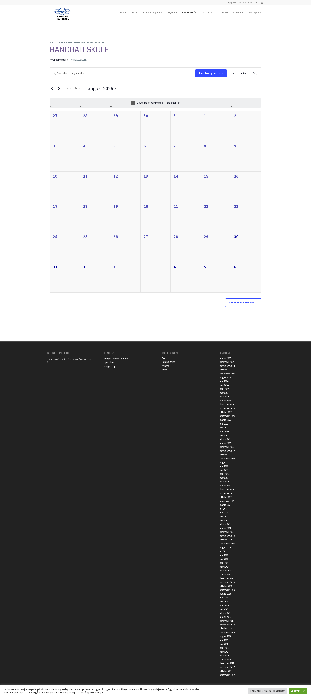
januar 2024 (225, 400)
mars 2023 (224, 435)
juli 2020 (223, 551)
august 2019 (225, 593)
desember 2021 (227, 489)
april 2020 (224, 562)
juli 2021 (223, 508)
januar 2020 (225, 574)
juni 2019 (224, 597)
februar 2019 (225, 613)
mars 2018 (224, 651)
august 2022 (225, 462)
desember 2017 (227, 663)
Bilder (164, 358)
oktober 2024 (226, 369)
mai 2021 (224, 516)
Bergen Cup (110, 366)
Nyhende (166, 365)
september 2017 (227, 674)
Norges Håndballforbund (116, 358)
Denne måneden (74, 88)
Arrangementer (58, 59)
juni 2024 (224, 381)
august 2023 (225, 419)
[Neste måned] (59, 88)
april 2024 (224, 388)
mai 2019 (224, 601)
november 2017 (227, 667)
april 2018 (224, 647)
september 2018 (227, 632)
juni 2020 (224, 555)
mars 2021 (224, 520)
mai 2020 (224, 558)
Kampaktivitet (168, 361)
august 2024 (225, 377)
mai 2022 (224, 470)
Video (165, 369)
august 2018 (225, 636)
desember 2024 (227, 361)
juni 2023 (224, 423)
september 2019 (227, 589)
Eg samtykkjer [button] (297, 690)
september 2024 (227, 373)
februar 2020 (225, 570)
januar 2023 (225, 443)
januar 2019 (225, 616)
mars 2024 (224, 392)
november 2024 (227, 365)
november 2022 (227, 450)
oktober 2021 (226, 497)
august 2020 (225, 547)
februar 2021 (225, 524)
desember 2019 (227, 578)
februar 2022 (225, 481)
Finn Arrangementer (211, 73)
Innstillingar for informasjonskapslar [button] (267, 690)
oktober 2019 (226, 585)
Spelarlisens (110, 362)
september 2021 (227, 500)
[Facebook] (256, 2)
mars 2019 (224, 609)
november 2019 (227, 582)
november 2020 (227, 535)
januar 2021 (225, 528)
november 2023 (227, 408)
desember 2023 (227, 404)
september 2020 (227, 543)
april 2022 (224, 473)
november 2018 (227, 624)
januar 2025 (225, 358)
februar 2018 (225, 655)
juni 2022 (224, 466)
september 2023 (227, 415)
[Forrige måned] (52, 88)
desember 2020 (227, 531)
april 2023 (224, 431)
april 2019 (224, 605)
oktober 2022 (226, 454)
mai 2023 (224, 427)
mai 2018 (224, 643)
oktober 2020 (226, 539)
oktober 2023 (226, 412)
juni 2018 (224, 640)
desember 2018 (227, 620)
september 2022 (227, 458)
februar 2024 (225, 396)
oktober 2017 (226, 671)
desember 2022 (227, 446)
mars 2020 (224, 566)
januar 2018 (225, 659)
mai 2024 (224, 385)
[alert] (155, 103)
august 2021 (225, 504)
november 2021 (227, 493)
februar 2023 (225, 439)
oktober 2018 (226, 628)
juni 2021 (224, 512)
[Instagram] (261, 2)
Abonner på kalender (241, 302)
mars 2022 (224, 477)
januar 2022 (225, 485)
